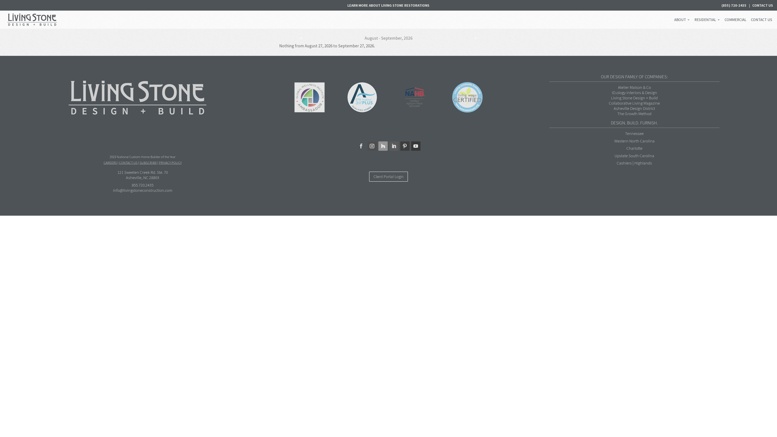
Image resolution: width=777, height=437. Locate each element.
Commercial (735, 19)
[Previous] (301, 38)
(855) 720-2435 (734, 5)
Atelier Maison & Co (634, 87)
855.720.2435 (143, 185)
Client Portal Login (388, 176)
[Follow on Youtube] (415, 146)
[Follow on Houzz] (383, 146)
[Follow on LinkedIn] (394, 146)
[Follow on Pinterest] (405, 146)
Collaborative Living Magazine (634, 103)
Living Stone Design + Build (634, 98)
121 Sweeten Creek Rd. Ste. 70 (142, 172)
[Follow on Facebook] (361, 146)
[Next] (476, 38)
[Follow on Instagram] (372, 146)
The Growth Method (634, 113)
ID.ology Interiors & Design (634, 92)
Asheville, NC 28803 (142, 177)
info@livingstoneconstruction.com (142, 190)
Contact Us (762, 5)
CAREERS (110, 162)
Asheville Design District (634, 108)
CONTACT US (128, 162)
